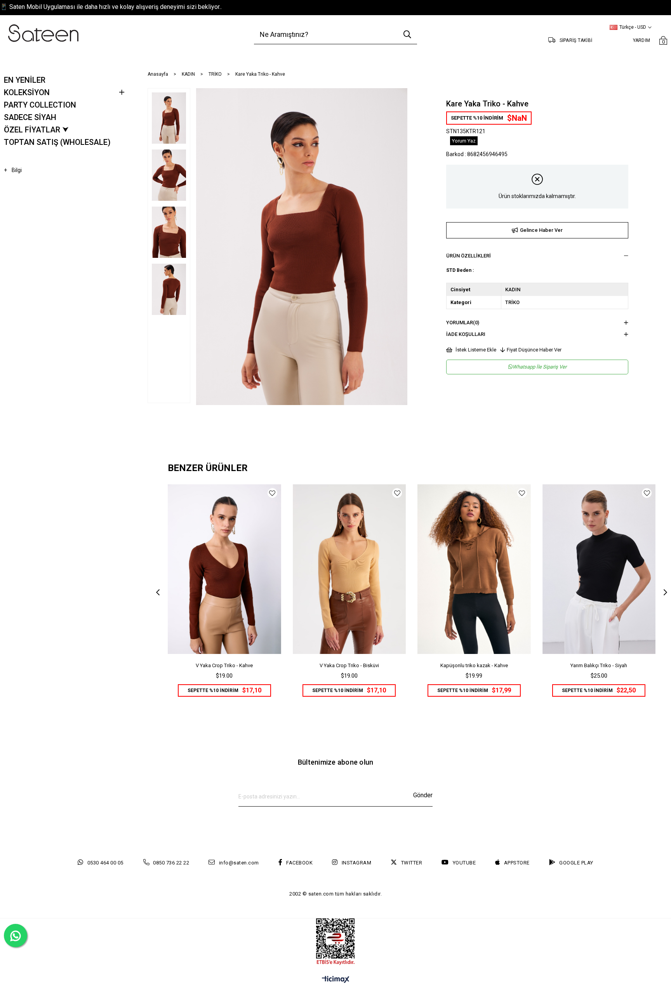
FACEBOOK (299, 863)
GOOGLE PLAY (576, 863)
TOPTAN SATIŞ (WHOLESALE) (57, 142)
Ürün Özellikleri (468, 256)
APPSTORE (517, 863)
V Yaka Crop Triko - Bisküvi (349, 665)
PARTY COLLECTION (40, 105)
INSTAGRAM (356, 863)
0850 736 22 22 (171, 863)
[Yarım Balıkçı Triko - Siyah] (599, 569)
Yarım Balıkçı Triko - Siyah (598, 665)
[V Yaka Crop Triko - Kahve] (224, 569)
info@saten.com (239, 863)
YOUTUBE (464, 863)
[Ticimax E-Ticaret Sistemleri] (335, 980)
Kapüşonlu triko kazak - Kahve (474, 665)
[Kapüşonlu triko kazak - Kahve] (474, 569)
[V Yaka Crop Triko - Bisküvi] (349, 569)
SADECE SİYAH (30, 117)
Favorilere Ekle (272, 493)
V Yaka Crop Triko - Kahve (224, 665)
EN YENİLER (24, 80)
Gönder (423, 795)
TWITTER (411, 863)
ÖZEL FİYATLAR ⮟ (36, 129)
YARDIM (641, 40)
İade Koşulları (465, 334)
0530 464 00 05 (105, 863)
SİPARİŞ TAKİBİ (576, 40)
